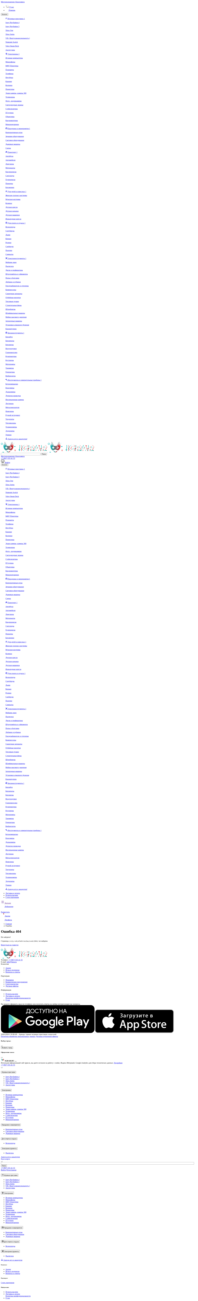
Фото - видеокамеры (14, 101)
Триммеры (10, 368)
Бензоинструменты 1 (15, 333)
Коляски (9, 203)
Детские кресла (12, 207)
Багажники (10, 187)
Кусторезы (10, 360)
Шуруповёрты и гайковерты (17, 274)
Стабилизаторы (12, 109)
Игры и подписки (12, 970)
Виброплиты (11, 376)
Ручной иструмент (13, 415)
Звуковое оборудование (15, 136)
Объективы (10, 117)
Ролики (8, 243)
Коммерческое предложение (17, 982)
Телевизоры (10, 97)
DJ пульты (10, 113)
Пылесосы (10, 266)
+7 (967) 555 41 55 (15, 960)
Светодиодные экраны (14, 105)
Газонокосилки (11, 352)
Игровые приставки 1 (16, 19)
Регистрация (11, 1170)
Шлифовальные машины (15, 313)
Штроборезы (10, 309)
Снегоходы (10, 176)
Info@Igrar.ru (12, 962)
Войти (3, 1170)
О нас (8, 1000)
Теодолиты (10, 419)
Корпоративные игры (14, 132)
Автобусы (9, 156)
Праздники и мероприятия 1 (18, 129)
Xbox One (9, 30)
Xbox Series (10, 34)
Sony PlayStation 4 (12, 23)
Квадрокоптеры (12, 121)
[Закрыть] (2, 1067)
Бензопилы (10, 341)
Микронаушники (12, 124)
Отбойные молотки (13, 298)
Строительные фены (14, 305)
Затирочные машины (14, 321)
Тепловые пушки (12, 301)
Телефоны (9, 74)
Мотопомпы (10, 364)
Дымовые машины (13, 144)
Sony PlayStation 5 (12, 26)
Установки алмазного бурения (17, 325)
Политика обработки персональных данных (18, 1036)
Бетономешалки (12, 384)
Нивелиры (10, 411)
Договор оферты (12, 986)
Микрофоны (10, 62)
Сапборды (10, 246)
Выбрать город (7, 1048)
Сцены (8, 148)
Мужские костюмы (13, 199)
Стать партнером (12, 897)
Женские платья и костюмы (16, 195)
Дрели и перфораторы (14, 270)
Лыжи (8, 235)
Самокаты (9, 254)
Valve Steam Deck (12, 46)
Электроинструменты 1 (16, 258)
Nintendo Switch (12, 42)
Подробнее (118, 1063)
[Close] (2, 1057)
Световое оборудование (15, 140)
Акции (8, 968)
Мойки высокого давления (16, 317)
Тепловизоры (11, 423)
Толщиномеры (11, 427)
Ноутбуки (9, 78)
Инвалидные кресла (13, 219)
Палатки (9, 250)
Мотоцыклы (10, 168)
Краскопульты (11, 329)
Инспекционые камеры (15, 400)
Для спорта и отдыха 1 (16, 223)
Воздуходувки (11, 349)
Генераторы (10, 372)
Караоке (9, 81)
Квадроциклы (11, 172)
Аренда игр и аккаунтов (12, 1260)
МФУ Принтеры (12, 66)
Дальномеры (10, 392)
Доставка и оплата (13, 893)
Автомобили (10, 160)
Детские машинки (13, 215)
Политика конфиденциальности (18, 998)
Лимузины (10, 164)
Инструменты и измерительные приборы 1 (24, 380)
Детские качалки (12, 211)
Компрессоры (11, 290)
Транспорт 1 (12, 152)
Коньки (8, 239)
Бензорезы (10, 345)
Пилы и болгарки (12, 278)
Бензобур (9, 337)
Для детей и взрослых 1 (16, 192)
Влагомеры (10, 388)
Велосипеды (10, 227)
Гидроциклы (10, 180)
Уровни (8, 435)
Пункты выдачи (12, 895)
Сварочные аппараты (14, 294)
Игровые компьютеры (14, 58)
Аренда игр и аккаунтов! (17, 439)
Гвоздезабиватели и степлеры (17, 286)
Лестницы (10, 404)
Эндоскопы (10, 431)
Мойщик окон (11, 262)
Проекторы (10, 89)
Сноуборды (10, 231)
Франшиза (10, 980)
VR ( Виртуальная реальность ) (18, 38)
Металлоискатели (12, 407)
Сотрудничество (12, 984)
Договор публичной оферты (47, 1036)
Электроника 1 (13, 54)
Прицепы (9, 183)
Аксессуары (10, 50)
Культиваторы (11, 356)
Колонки (9, 85)
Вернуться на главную (9, 945)
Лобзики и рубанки (13, 282)
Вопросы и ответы (13, 972)
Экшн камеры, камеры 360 (16, 93)
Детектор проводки (13, 396)
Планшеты (10, 70)
